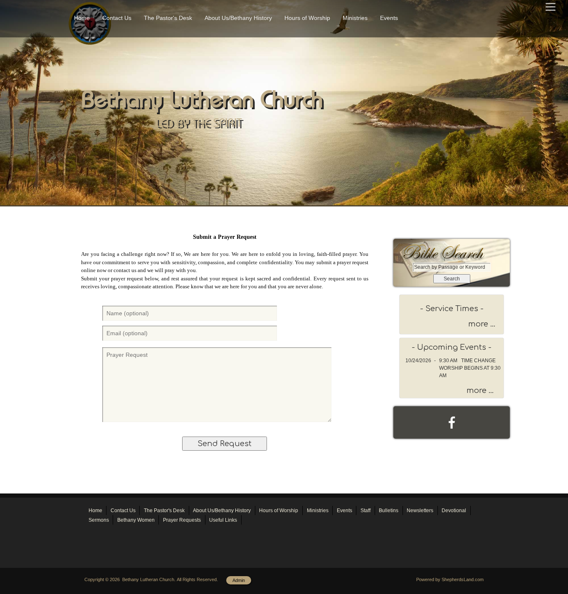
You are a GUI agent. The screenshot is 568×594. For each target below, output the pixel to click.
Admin (238, 580)
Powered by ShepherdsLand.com (450, 579)
